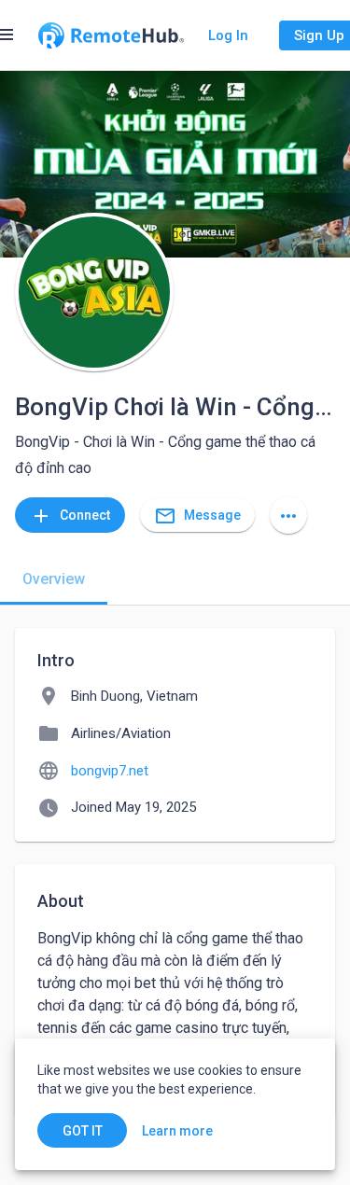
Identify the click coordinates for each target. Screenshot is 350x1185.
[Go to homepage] (111, 35)
